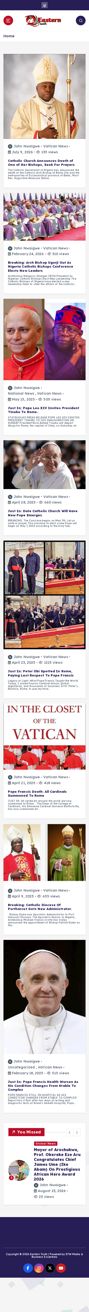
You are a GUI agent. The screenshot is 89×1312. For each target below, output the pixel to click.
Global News (46, 1143)
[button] (69, 1132)
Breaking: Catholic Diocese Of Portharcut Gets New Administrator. (40, 907)
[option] (44, 1170)
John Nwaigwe (27, 146)
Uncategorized (21, 1067)
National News (21, 393)
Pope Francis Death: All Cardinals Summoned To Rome (37, 793)
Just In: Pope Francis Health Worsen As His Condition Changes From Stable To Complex (43, 1086)
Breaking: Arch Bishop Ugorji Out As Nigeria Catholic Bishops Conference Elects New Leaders (40, 266)
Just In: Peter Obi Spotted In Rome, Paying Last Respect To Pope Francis (41, 673)
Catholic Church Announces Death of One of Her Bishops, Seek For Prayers (41, 163)
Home (8, 36)
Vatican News (55, 146)
